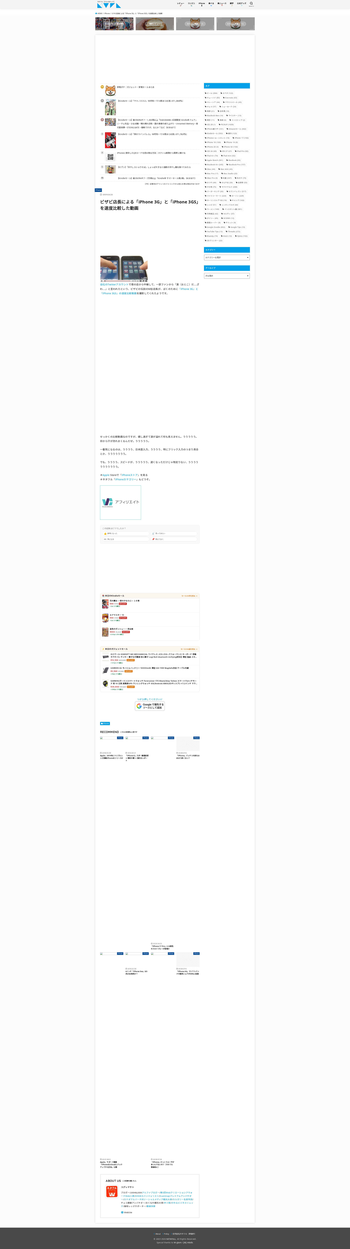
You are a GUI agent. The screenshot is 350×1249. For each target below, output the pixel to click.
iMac (211, 169)
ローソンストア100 (217, 200)
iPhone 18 (214, 142)
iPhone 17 (242, 138)
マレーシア (213, 102)
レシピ (211, 205)
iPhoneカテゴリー (125, 479)
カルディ (228, 214)
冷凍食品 (212, 214)
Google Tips (238, 227)
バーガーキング (215, 191)
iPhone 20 (213, 147)
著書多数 (151, 1206)
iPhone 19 (232, 142)
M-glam (177, 1242)
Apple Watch (215, 160)
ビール (212, 93)
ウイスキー (234, 115)
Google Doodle (216, 227)
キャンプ (238, 200)
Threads (234, 231)
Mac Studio (230, 173)
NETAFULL (171, 1239)
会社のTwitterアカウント (114, 284)
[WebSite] (126, 1212)
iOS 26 (212, 151)
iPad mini (229, 156)
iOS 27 (227, 151)
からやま (227, 182)
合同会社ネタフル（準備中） (184, 1234)
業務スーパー (214, 222)
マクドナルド (229, 187)
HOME (100, 13)
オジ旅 (167, 1202)
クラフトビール (233, 102)
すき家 (211, 187)
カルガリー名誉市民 (182, 1199)
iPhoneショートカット (218, 138)
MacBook (234, 160)
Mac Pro (212, 173)
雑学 (232, 133)
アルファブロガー (151, 1192)
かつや (211, 182)
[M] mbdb (188, 1242)
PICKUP (227, 124)
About (158, 1234)
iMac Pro (212, 178)
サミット (231, 222)
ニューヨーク (229, 106)
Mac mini (227, 169)
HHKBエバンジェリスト (147, 1196)
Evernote (231, 98)
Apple (106, 475)
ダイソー (212, 218)
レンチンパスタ (230, 205)
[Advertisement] (150, 59)
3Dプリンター (214, 240)
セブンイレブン (237, 191)
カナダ (228, 93)
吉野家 (242, 182)
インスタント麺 (233, 209)
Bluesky (212, 236)
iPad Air (212, 156)
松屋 (227, 178)
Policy (166, 1234)
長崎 (223, 120)
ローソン (238, 196)
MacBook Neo (215, 115)
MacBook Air (215, 164)
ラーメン (213, 209)
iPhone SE (231, 147)
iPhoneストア (130, 475)
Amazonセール (237, 129)
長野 (211, 111)
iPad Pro (243, 151)
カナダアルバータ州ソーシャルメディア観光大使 (148, 1199)
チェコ (211, 106)
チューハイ (213, 98)
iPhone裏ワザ (215, 129)
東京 (211, 120)
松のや (241, 178)
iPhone (107, 13)
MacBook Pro (237, 164)
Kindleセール (215, 133)
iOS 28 (211, 124)
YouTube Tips (215, 231)
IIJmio (242, 236)
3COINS (228, 218)
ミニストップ (238, 120)
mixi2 (227, 236)
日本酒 (224, 111)
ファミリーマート (216, 196)
